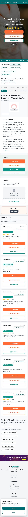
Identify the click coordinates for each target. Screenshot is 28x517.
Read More (5, 150)
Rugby (18, 87)
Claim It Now (14, 211)
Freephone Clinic (15, 36)
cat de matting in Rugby (8, 439)
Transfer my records (15, 64)
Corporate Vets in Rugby (8, 449)
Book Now (15, 40)
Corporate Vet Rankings (14, 488)
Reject (13, 512)
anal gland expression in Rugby (9, 436)
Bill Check (4, 67)
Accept (13, 508)
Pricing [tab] (16, 90)
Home (14, 484)
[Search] (23, 2)
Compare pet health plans (8, 82)
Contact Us (14, 490)
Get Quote (15, 31)
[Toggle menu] (26, 2)
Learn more (17, 504)
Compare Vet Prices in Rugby (9, 432)
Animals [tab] (11, 90)
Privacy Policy (14, 496)
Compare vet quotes (15, 67)
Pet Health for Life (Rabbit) (7, 80)
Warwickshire (12, 87)
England (5, 87)
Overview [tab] (4, 90)
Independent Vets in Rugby (8, 442)
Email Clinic (15, 169)
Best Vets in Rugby (14, 477)
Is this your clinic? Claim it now (14, 173)
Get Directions (15, 201)
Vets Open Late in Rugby (8, 446)
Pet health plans (6, 74)
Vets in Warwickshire (14, 486)
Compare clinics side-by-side (9, 71)
